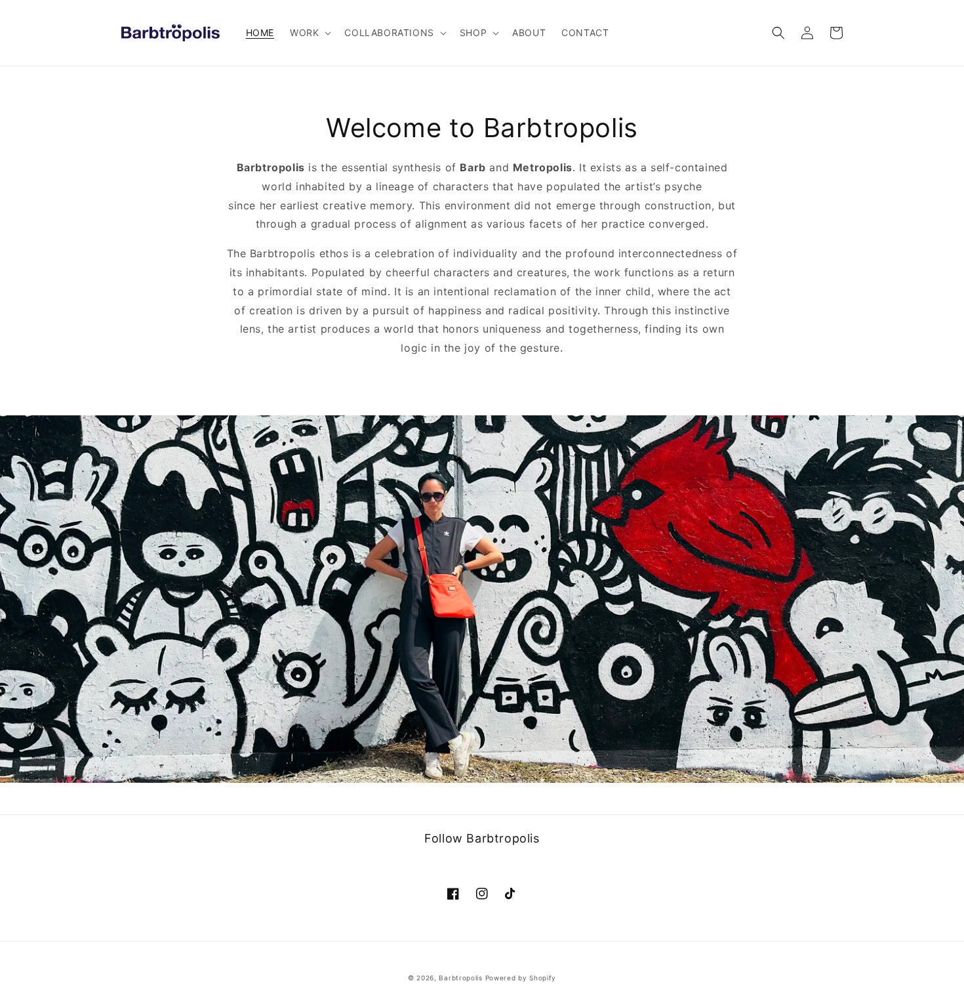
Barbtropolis (460, 978)
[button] (309, 33)
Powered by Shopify (521, 978)
